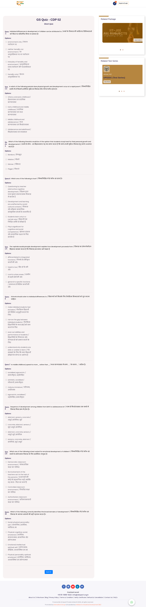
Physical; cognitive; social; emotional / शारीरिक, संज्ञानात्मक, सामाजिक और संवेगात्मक (18, 536)
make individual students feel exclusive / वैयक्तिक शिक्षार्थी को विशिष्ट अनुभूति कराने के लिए (19, 311)
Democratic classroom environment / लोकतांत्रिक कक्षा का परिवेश (18, 464)
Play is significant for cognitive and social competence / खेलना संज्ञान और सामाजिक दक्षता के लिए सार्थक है (19, 231)
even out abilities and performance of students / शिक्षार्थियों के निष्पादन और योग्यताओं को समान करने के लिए (18, 337)
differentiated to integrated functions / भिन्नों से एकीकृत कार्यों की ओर (19, 259)
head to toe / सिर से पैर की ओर (18, 268)
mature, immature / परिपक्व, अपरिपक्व (19, 388)
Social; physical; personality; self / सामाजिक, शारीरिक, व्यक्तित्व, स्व (18, 525)
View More (107, 82)
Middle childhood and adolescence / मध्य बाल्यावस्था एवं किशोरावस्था (18, 122)
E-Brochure (40, 597)
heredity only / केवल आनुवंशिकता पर (16, 75)
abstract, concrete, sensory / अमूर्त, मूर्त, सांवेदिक (19, 433)
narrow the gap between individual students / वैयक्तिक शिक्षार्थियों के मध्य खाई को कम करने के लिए (19, 323)
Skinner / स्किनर (14, 164)
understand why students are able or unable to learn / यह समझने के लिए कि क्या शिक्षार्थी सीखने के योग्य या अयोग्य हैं (19, 351)
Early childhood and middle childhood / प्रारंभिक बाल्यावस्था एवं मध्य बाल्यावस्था (18, 111)
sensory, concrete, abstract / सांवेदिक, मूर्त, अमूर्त (19, 440)
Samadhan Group (59, 605)
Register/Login (123, 3)
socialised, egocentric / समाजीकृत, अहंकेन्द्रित (17, 373)
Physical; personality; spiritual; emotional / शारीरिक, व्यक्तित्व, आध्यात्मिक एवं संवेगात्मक (19, 557)
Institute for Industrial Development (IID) (88, 605)
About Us (32, 597)
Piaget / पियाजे (13, 169)
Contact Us (108, 597)
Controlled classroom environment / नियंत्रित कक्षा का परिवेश (19, 489)
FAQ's (115, 597)
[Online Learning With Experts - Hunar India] (20, 3)
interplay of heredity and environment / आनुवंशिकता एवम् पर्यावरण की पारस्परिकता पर (19, 66)
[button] (120, 50)
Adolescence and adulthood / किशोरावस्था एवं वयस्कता (19, 130)
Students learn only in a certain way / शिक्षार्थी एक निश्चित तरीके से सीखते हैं (17, 219)
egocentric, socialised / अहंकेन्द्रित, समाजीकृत (17, 395)
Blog (46, 597)
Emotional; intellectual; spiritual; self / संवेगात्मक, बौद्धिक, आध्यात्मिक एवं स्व (18, 547)
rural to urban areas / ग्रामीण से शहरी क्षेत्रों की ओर (19, 275)
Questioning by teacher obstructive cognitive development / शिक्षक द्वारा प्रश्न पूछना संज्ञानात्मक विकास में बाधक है (19, 191)
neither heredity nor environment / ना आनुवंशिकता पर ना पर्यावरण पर (18, 53)
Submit (48, 572)
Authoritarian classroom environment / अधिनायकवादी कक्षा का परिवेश (19, 499)
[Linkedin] (77, 587)
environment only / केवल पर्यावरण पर (18, 43)
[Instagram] (68, 587)
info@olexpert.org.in (80, 595)
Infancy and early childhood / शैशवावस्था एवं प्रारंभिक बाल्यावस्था (19, 99)
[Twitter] (82, 587)
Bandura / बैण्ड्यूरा (15, 155)
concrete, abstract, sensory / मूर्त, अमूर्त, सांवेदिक (19, 425)
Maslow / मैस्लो (13, 159)
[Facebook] (64, 587)
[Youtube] (73, 587)
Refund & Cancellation (95, 597)
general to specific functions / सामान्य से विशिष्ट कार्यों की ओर (19, 284)
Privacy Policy (54, 597)
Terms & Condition (66, 597)
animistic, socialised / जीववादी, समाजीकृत (16, 381)
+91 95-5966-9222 (65, 595)
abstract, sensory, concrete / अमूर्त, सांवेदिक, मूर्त (19, 418)
